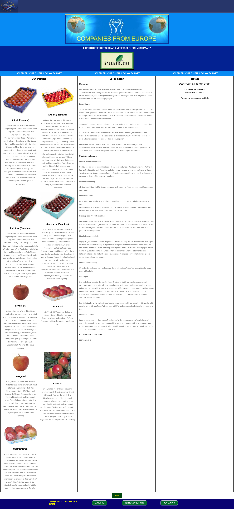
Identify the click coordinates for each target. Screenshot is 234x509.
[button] (99, 502)
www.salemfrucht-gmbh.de (198, 98)
